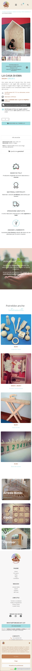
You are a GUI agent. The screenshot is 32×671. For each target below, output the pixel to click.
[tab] (16, 137)
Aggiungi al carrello (17, 123)
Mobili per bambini (23, 12)
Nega (16, 661)
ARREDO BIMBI (11, 12)
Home (4, 12)
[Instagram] (16, 616)
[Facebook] (10, 616)
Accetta (16, 656)
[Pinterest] (21, 616)
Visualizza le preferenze (16, 665)
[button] (29, 643)
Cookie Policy (12, 669)
